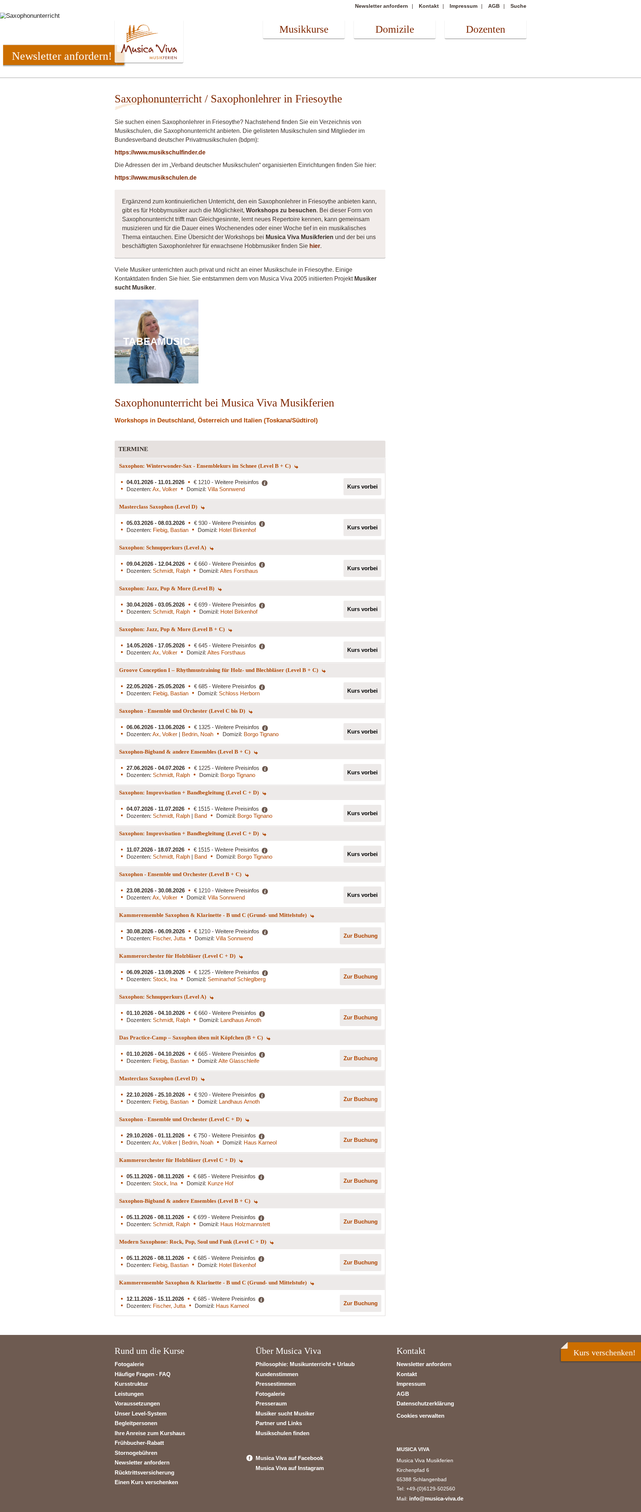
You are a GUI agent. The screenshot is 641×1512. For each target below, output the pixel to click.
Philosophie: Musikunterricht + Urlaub (305, 1364)
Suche (518, 6)
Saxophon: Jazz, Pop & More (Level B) (167, 588)
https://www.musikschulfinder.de (160, 152)
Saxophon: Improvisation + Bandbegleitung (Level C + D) (189, 793)
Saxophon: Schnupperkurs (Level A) (163, 548)
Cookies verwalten (420, 1416)
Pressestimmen (276, 1384)
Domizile (394, 29)
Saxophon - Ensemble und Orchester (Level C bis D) (183, 711)
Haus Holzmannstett (245, 1224)
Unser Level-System (141, 1413)
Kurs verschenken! (604, 1352)
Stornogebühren (136, 1453)
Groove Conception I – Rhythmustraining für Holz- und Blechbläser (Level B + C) (219, 670)
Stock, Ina (165, 979)
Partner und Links (279, 1423)
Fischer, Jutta (169, 938)
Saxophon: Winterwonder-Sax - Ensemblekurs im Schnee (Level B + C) (205, 466)
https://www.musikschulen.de (156, 177)
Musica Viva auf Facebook (289, 1458)
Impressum (463, 6)
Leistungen (129, 1394)
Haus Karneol (260, 1142)
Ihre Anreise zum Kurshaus (150, 1433)
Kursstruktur (131, 1384)
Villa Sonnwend (226, 489)
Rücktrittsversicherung (144, 1472)
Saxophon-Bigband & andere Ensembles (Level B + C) (185, 752)
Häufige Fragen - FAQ (143, 1374)
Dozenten (485, 29)
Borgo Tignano (261, 734)
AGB (494, 6)
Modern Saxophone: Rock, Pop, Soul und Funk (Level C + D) (193, 1242)
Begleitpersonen (136, 1423)
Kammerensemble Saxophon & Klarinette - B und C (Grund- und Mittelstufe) (213, 915)
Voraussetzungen (137, 1403)
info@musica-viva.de (436, 1498)
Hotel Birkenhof (237, 530)
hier (314, 246)
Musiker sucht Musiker (285, 1413)
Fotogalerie (129, 1364)
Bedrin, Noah (197, 734)
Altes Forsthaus (239, 571)
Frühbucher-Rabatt (139, 1443)
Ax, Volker (164, 489)
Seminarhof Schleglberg (237, 979)
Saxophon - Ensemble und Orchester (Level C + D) (181, 1119)
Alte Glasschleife (238, 1061)
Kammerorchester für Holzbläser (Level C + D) (178, 956)
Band (200, 816)
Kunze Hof (220, 1183)
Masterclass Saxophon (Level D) (159, 507)
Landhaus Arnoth (240, 1020)
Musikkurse (303, 29)
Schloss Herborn (239, 693)
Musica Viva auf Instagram (290, 1468)
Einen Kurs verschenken (146, 1482)
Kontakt (429, 6)
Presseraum (271, 1403)
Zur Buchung (360, 936)
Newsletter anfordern (381, 6)
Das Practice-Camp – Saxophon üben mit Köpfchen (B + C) (191, 1038)
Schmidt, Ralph (171, 571)
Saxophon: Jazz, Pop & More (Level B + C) (172, 629)
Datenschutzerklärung (425, 1403)
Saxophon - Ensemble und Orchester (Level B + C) (181, 874)
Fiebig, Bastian (170, 530)
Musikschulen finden (282, 1433)
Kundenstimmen (277, 1374)
